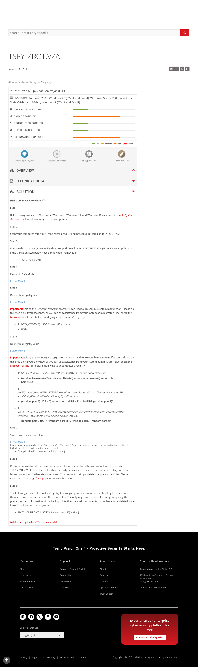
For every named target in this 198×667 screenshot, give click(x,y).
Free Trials (65, 587)
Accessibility (48, 657)
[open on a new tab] (40, 617)
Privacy (23, 657)
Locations (105, 581)
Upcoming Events (109, 587)
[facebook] (176, 69)
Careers (104, 575)
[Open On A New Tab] (182, 69)
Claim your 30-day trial (148, 637)
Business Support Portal (72, 569)
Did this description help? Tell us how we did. (33, 522)
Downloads (65, 581)
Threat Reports (27, 581)
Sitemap (83, 657)
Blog (22, 569)
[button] (73, 181)
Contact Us (65, 575)
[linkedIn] (187, 69)
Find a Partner (27, 587)
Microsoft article (19, 317)
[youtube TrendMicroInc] (56, 617)
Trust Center (106, 593)
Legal (34, 657)
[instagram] (48, 617)
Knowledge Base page (35, 478)
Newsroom (25, 575)
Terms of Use (67, 657)
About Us (104, 569)
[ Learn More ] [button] (17, 281)
